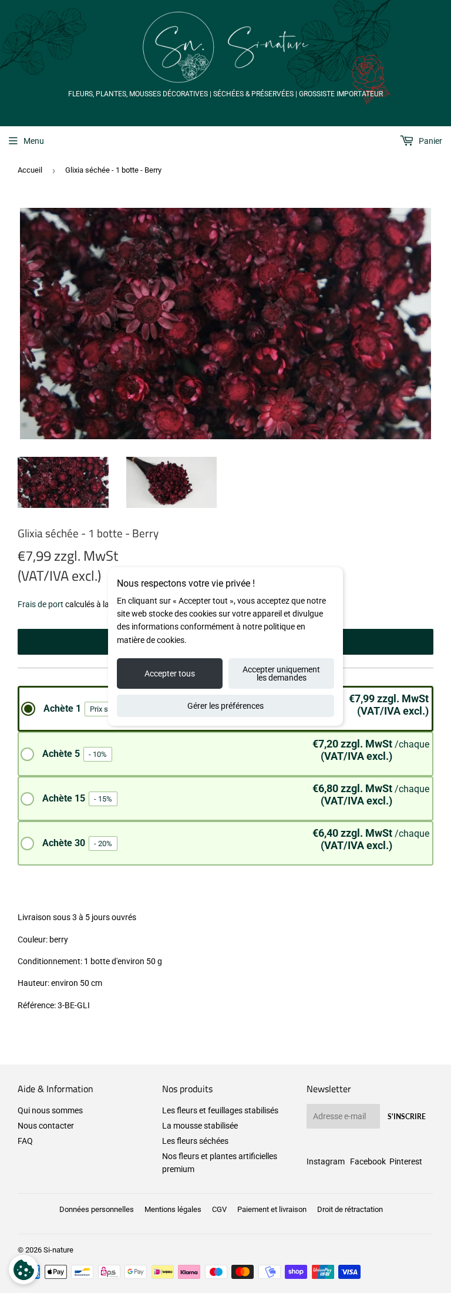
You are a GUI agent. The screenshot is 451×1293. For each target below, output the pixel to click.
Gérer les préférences (225, 706)
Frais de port (40, 604)
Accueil (30, 170)
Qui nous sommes (50, 1110)
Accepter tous (169, 673)
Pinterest (405, 1161)
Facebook (368, 1161)
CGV (219, 1209)
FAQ (25, 1141)
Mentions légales (172, 1209)
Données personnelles (96, 1209)
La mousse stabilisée (200, 1125)
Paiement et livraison (272, 1209)
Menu (33, 141)
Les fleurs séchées (195, 1141)
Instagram (326, 1161)
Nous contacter (46, 1125)
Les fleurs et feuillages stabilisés (220, 1110)
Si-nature (58, 1249)
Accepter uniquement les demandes (281, 673)
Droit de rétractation (350, 1209)
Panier (429, 141)
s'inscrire (407, 1116)
